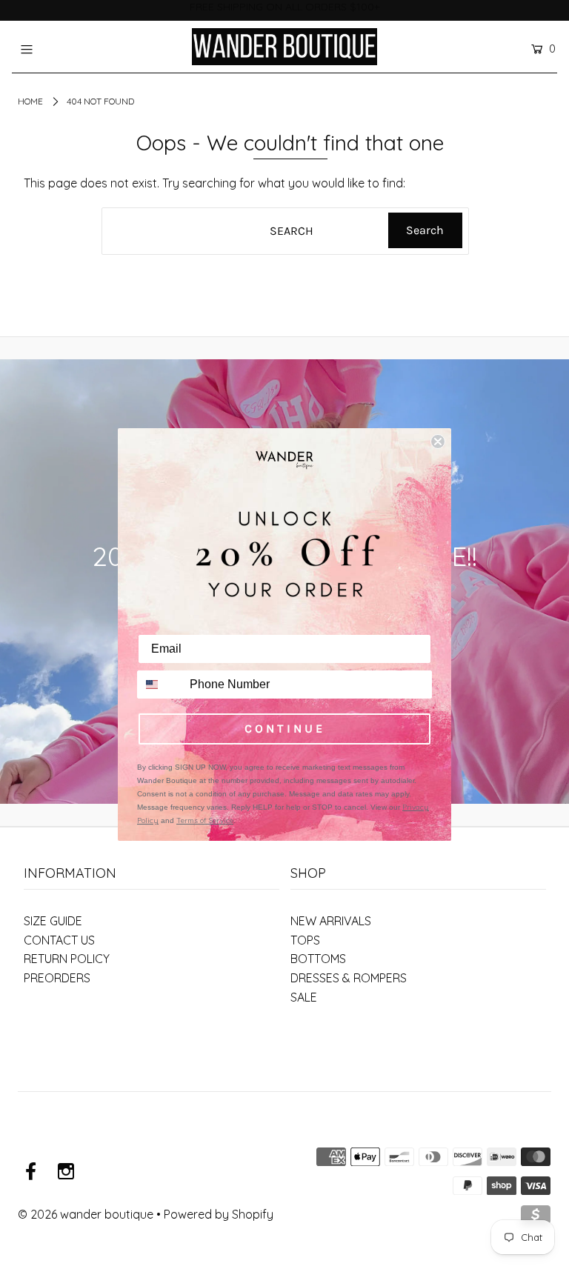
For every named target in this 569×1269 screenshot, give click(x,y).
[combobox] (160, 684)
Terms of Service (204, 820)
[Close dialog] (437, 441)
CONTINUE (284, 729)
